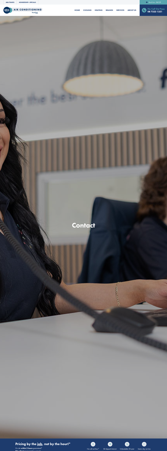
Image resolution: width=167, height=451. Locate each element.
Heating (98, 10)
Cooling (87, 10)
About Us (132, 10)
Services (120, 10)
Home (77, 10)
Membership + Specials (27, 2)
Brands (109, 10)
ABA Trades (10, 2)
